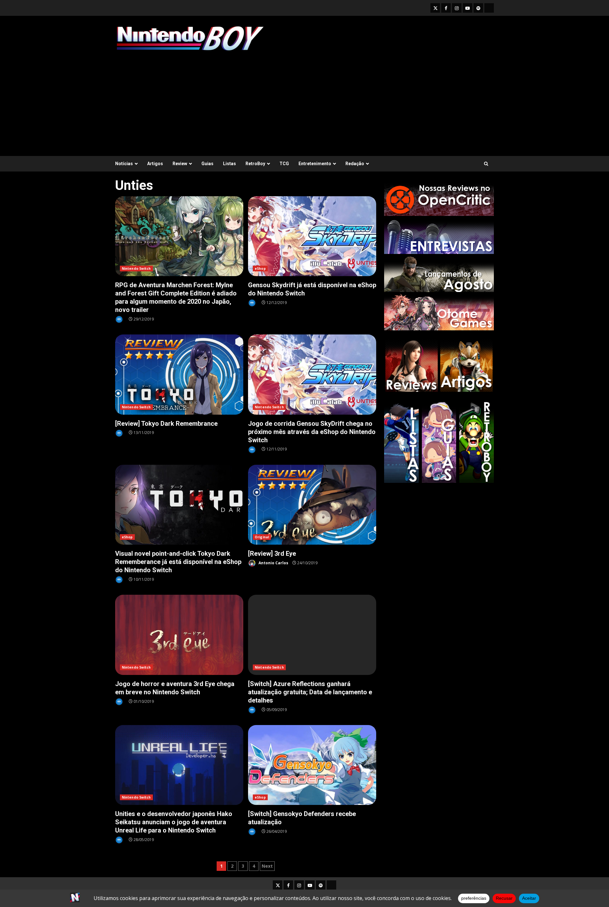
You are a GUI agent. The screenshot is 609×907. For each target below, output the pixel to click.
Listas (229, 163)
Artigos (155, 163)
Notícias (124, 163)
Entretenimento (314, 163)
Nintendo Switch (136, 268)
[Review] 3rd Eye (312, 505)
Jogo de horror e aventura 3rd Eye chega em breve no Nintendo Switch (179, 635)
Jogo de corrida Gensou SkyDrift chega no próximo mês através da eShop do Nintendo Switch (312, 374)
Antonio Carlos (273, 563)
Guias (207, 163)
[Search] (486, 164)
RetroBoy (255, 163)
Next (267, 866)
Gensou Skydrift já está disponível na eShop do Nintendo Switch (312, 236)
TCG (284, 163)
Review (180, 163)
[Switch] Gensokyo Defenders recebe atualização (312, 765)
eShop (260, 268)
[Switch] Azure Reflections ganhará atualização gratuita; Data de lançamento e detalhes (312, 635)
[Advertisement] (304, 100)
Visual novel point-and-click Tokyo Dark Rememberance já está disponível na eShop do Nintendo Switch (179, 505)
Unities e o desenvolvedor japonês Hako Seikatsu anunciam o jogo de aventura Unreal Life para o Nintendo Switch (179, 765)
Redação (354, 163)
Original (262, 537)
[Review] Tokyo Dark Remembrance (179, 374)
